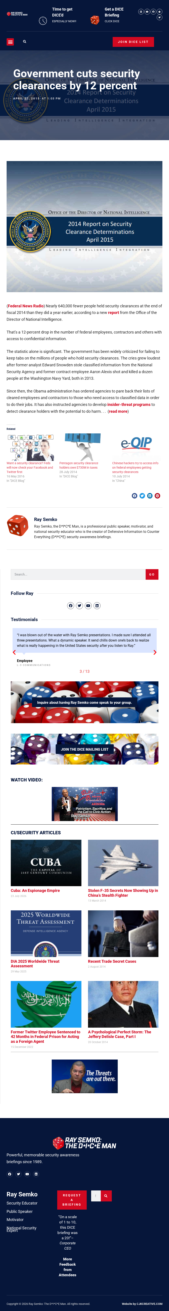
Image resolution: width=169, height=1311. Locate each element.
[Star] (159, 12)
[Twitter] (159, 17)
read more (118, 411)
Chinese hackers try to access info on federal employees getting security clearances (135, 467)
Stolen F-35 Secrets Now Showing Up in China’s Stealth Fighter (123, 893)
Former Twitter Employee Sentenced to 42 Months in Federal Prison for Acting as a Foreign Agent (45, 1037)
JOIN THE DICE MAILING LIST (84, 749)
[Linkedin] (141, 12)
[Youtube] (147, 12)
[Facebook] (153, 12)
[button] (10, 42)
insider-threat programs (129, 404)
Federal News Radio (26, 306)
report (113, 312)
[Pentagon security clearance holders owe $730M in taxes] (83, 447)
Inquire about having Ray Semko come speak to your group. (84, 702)
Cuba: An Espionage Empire (35, 890)
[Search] (106, 1195)
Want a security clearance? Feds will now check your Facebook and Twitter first (30, 467)
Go (152, 574)
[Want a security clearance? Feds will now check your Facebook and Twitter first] (31, 447)
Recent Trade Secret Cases (112, 961)
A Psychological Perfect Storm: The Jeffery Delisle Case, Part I (119, 1034)
